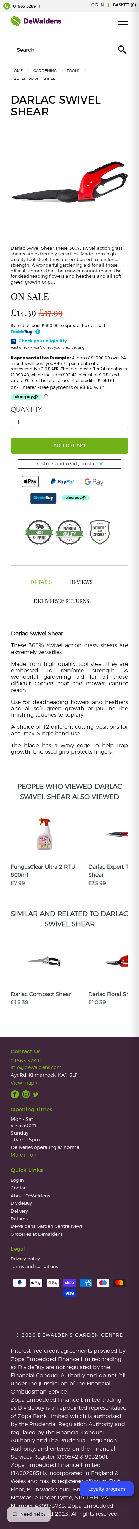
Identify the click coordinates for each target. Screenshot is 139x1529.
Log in (96, 5)
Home (17, 71)
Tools (73, 71)
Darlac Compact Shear (41, 994)
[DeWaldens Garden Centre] (36, 21)
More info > (24, 1155)
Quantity (26, 410)
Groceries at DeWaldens (37, 1234)
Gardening (45, 71)
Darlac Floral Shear (113, 994)
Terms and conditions (34, 1266)
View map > (24, 1083)
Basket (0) (124, 5)
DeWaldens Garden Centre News (47, 1226)
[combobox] (61, 50)
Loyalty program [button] (106, 1489)
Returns (19, 1219)
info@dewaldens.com (36, 1067)
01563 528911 (26, 6)
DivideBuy (21, 1203)
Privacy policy (25, 1259)
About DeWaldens (30, 1196)
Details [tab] (41, 582)
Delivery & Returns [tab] (61, 601)
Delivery (19, 1211)
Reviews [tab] (81, 582)
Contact (19, 1188)
